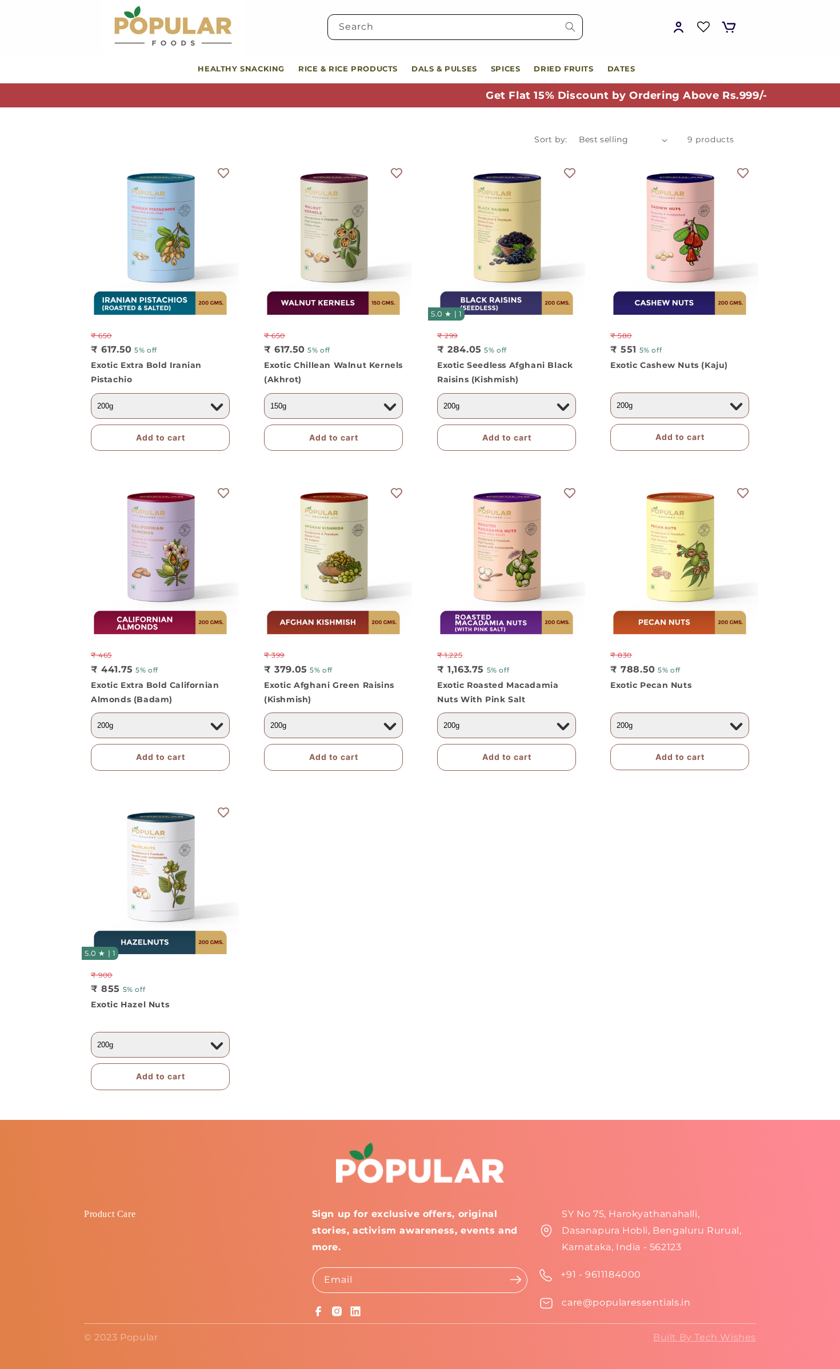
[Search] (570, 26)
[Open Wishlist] (703, 26)
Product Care (109, 1214)
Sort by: (550, 139)
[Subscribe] (515, 1279)
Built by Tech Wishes (704, 1337)
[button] (728, 26)
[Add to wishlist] (223, 173)
